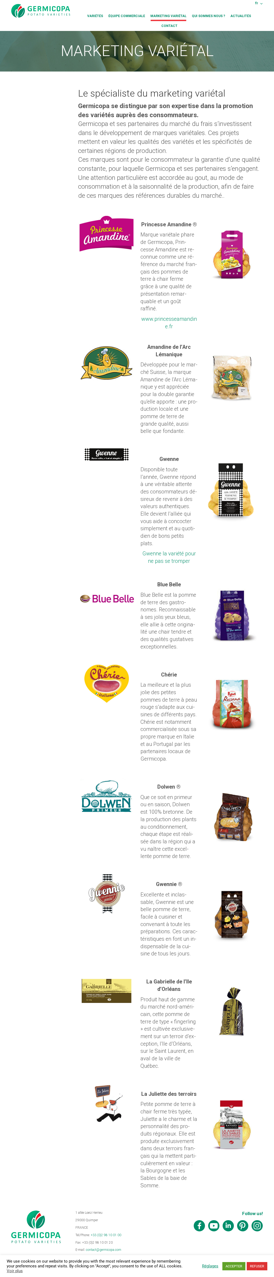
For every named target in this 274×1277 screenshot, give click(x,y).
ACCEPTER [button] (234, 1266)
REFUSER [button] (257, 1266)
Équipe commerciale (126, 16)
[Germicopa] (40, 11)
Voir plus (15, 1270)
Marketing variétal (168, 16)
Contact (169, 26)
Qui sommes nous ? (208, 16)
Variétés (95, 16)
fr (256, 3)
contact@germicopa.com (103, 1250)
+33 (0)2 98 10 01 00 (106, 1235)
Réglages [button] (210, 1266)
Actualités (240, 16)
